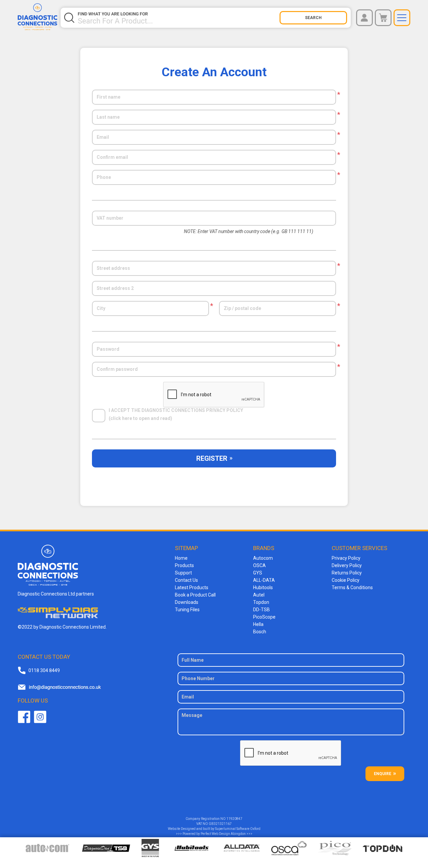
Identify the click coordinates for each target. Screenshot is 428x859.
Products (184, 565)
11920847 (234, 819)
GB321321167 (220, 824)
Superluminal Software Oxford (237, 829)
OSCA (259, 565)
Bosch (259, 631)
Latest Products (191, 587)
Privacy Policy (346, 558)
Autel (258, 595)
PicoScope (264, 617)
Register (211, 458)
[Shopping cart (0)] (383, 17)
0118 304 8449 (44, 670)
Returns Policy (347, 572)
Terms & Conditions (352, 587)
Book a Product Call (195, 595)
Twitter (40, 717)
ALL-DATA (264, 580)
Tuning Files (187, 609)
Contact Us (186, 580)
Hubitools (263, 587)
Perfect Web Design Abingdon (223, 834)
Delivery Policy (347, 565)
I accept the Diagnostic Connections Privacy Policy (176, 410)
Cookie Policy (345, 580)
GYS (257, 572)
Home (181, 558)
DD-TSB (261, 609)
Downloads (186, 602)
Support (183, 572)
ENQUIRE (382, 773)
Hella (258, 624)
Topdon (261, 602)
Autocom (263, 558)
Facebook (24, 717)
